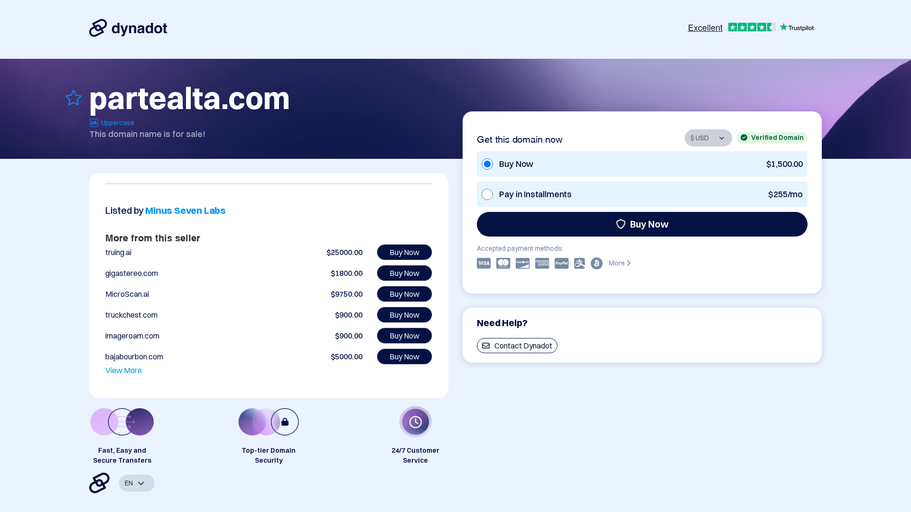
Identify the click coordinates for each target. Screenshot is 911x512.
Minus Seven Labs (185, 210)
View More (123, 370)
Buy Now (649, 224)
